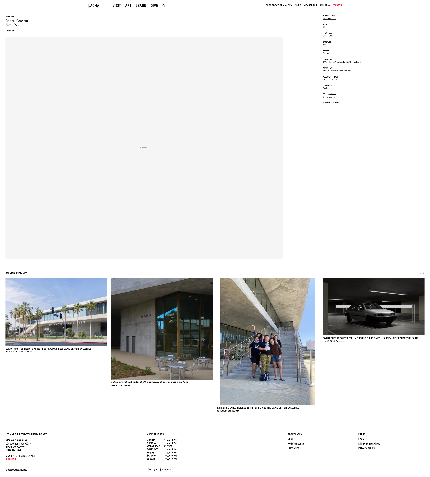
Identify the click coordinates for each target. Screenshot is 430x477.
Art (128, 6)
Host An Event (296, 444)
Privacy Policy (366, 448)
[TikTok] (155, 469)
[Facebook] (161, 469)
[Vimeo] (172, 469)
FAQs (361, 439)
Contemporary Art (330, 97)
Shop (298, 5)
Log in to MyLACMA (369, 444)
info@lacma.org (15, 447)
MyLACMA (325, 5)
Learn (141, 6)
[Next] (424, 274)
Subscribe (11, 459)
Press (361, 434)
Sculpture (327, 88)
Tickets (337, 5)
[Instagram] (149, 469)
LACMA (93, 6)
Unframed (293, 448)
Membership (310, 5)
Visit (117, 6)
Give (154, 6)
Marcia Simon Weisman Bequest (336, 71)
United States (328, 36)
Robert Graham (329, 19)
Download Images (332, 103)
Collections (10, 17)
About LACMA (295, 434)
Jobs (290, 439)
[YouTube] (166, 469)
